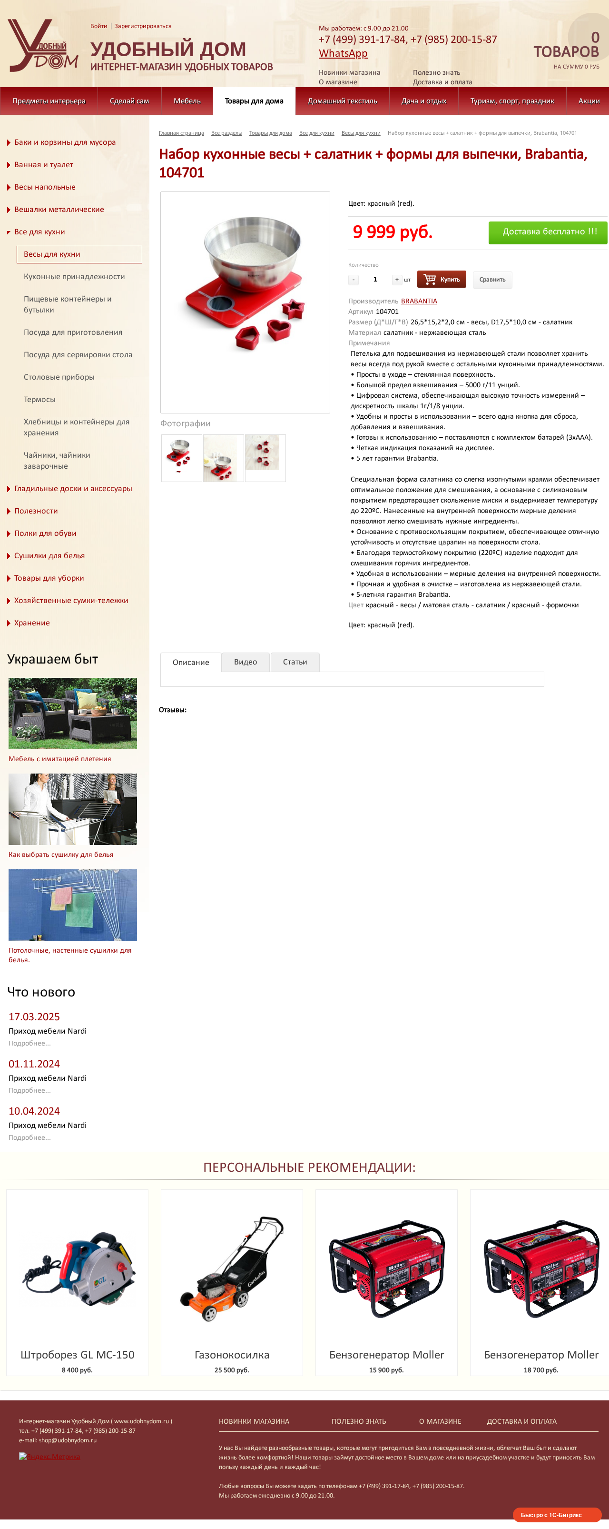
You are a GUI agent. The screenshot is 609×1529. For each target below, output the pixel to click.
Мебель (187, 101)
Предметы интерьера (49, 101)
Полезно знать (437, 73)
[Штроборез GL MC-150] (77, 1269)
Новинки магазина (350, 73)
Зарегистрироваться (143, 26)
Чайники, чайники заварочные (57, 461)
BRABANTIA (419, 301)
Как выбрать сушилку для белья (61, 855)
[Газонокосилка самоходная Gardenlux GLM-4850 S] (232, 1269)
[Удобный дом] (43, 72)
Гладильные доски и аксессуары (73, 488)
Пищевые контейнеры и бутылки (68, 305)
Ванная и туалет (43, 165)
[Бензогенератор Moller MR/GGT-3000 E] (386, 1269)
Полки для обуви (45, 533)
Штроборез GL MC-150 (77, 1355)
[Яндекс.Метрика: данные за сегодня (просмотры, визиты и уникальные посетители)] (49, 1457)
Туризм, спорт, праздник (512, 101)
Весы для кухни (52, 254)
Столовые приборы (59, 377)
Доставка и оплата (442, 82)
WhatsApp (343, 54)
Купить (450, 279)
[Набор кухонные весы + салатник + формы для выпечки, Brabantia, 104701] (245, 283)
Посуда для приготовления (73, 332)
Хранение (32, 623)
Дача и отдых (424, 101)
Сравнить (493, 279)
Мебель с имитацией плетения (60, 759)
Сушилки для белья (49, 556)
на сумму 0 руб (566, 50)
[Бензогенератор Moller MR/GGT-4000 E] (541, 1269)
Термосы (40, 399)
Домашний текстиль (342, 101)
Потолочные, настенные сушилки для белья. (70, 955)
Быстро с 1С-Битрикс (551, 1514)
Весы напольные (45, 187)
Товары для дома (254, 101)
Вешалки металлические (59, 209)
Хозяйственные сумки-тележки (71, 600)
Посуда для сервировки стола (78, 355)
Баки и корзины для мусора (65, 142)
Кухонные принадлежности (74, 277)
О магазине (338, 82)
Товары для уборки (49, 578)
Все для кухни (39, 232)
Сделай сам (129, 101)
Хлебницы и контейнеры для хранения (77, 428)
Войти (99, 26)
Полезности (36, 511)
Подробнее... (30, 1043)
